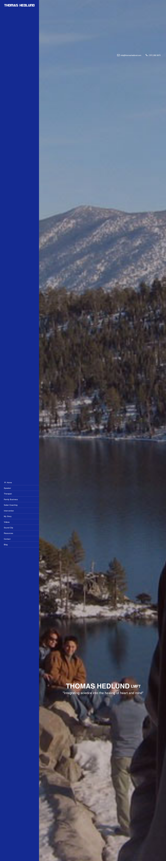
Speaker (7, 488)
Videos (7, 522)
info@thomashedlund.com (131, 55)
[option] (83, 430)
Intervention (9, 510)
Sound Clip (8, 527)
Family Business (11, 499)
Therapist (8, 493)
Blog (6, 544)
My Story (8, 516)
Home (9, 482)
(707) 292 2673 (155, 55)
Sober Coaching (10, 505)
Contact (7, 539)
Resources (8, 533)
